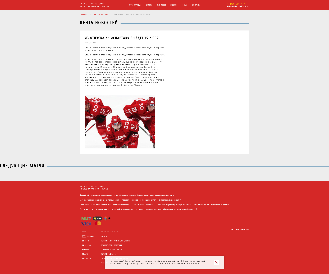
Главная (137, 5)
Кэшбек (173, 5)
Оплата (184, 5)
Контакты (196, 5)
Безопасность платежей (111, 245)
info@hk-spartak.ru (238, 6)
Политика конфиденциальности (115, 241)
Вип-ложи (161, 5)
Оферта (104, 236)
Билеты (149, 5)
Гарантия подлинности (111, 250)
